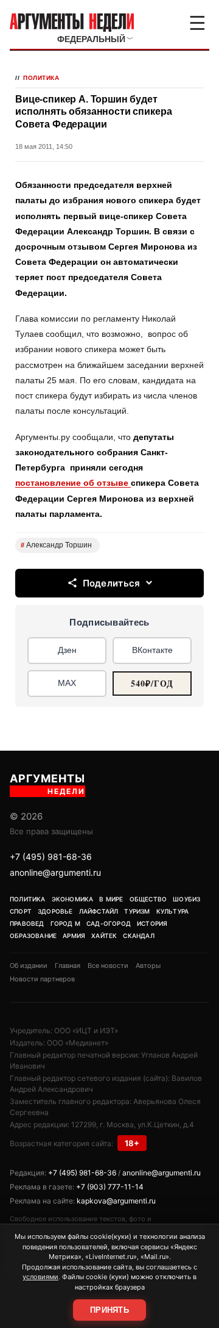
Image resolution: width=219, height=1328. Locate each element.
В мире (111, 899)
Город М (65, 923)
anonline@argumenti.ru (55, 872)
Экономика (73, 899)
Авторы (148, 965)
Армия (74, 935)
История (152, 923)
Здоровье (55, 911)
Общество (148, 899)
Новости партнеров (42, 979)
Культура (172, 911)
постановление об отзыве (73, 483)
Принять (109, 1310)
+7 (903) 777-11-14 (110, 1186)
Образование (33, 935)
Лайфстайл (99, 911)
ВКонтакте (152, 650)
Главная (67, 965)
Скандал (138, 935)
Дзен (67, 650)
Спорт (21, 911)
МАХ (67, 683)
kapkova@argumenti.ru (116, 1200)
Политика (41, 77)
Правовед (27, 923)
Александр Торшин (56, 545)
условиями (40, 1276)
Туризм (137, 911)
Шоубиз (186, 899)
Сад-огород (108, 923)
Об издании (28, 965)
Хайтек (104, 935)
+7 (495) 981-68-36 (51, 856)
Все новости (108, 965)
